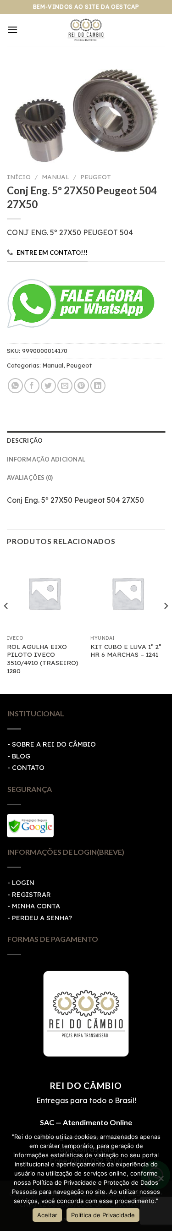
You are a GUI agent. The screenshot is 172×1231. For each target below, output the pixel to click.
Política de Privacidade (103, 1215)
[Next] (165, 624)
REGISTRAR (31, 894)
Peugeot (95, 177)
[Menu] (12, 29)
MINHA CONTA (36, 906)
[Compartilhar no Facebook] (31, 385)
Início (19, 177)
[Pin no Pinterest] (81, 385)
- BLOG (18, 756)
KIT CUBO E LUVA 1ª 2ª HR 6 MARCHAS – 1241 (125, 651)
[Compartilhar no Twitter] (48, 385)
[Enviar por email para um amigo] (64, 385)
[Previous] (6, 624)
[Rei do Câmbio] (86, 30)
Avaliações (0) (30, 477)
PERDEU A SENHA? (42, 918)
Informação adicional (46, 459)
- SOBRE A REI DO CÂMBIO (51, 744)
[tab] (86, 440)
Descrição (25, 440)
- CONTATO (25, 768)
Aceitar (47, 1215)
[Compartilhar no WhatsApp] (15, 385)
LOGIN (23, 883)
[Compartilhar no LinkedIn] (97, 385)
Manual (55, 177)
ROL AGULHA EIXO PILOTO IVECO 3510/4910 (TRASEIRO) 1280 (42, 659)
